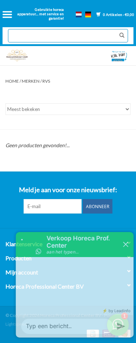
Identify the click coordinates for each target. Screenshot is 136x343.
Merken (31, 81)
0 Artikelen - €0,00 (118, 14)
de (88, 14)
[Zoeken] (120, 35)
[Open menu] (7, 14)
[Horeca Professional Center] (35, 55)
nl (79, 14)
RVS (46, 81)
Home (12, 81)
